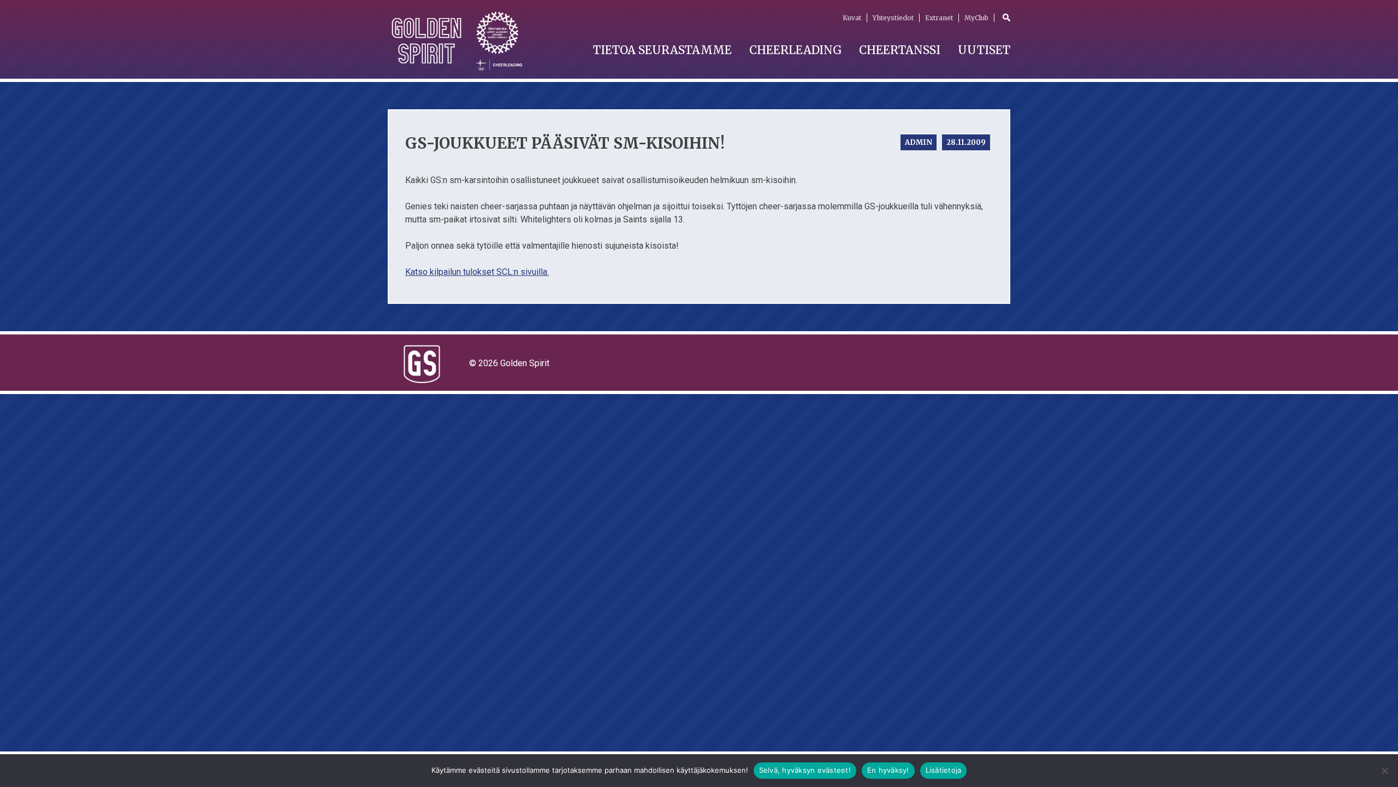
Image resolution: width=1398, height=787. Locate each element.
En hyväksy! (888, 770)
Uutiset (984, 50)
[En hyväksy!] (1384, 770)
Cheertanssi (899, 50)
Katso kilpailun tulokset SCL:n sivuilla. (477, 272)
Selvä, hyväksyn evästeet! (805, 770)
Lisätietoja (944, 770)
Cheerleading (795, 50)
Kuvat (852, 18)
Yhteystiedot (893, 18)
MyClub (976, 18)
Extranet (939, 18)
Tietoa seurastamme (662, 50)
